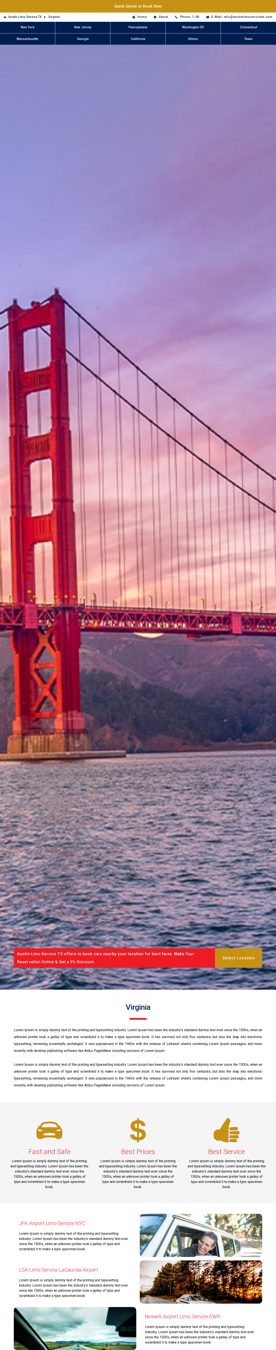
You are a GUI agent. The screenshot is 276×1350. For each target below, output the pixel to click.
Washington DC (193, 27)
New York (27, 27)
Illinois (193, 39)
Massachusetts (27, 39)
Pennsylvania (138, 27)
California (138, 39)
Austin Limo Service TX (25, 17)
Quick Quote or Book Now (138, 6)
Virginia (54, 17)
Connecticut (248, 27)
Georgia (83, 39)
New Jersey (82, 27)
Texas (248, 39)
